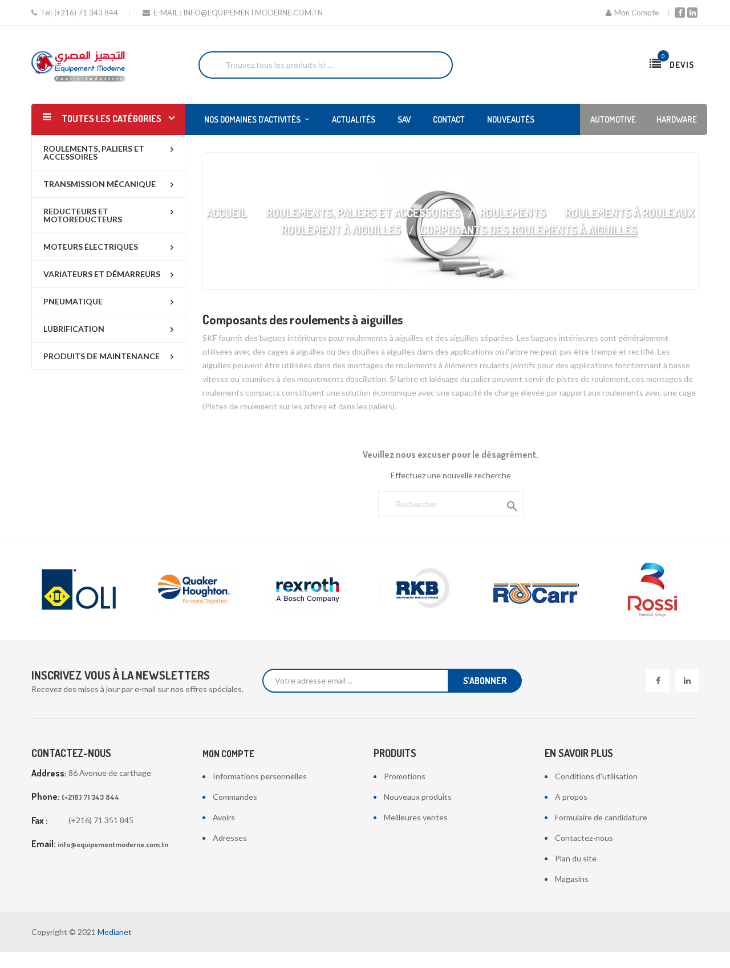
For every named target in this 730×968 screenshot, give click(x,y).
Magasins (572, 879)
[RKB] (422, 590)
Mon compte (228, 753)
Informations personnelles (260, 776)
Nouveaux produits (418, 797)
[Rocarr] (536, 590)
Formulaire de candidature (601, 817)
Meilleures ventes (416, 817)
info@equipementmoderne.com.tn (253, 12)
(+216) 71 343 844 (86, 12)
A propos (571, 797)
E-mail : (167, 12)
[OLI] (80, 590)
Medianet (115, 932)
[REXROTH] (308, 590)
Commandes (235, 797)
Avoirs (224, 817)
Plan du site (576, 858)
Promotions (404, 776)
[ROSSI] (650, 590)
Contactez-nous (584, 838)
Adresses (230, 838)
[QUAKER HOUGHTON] (194, 590)
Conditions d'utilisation (596, 776)
